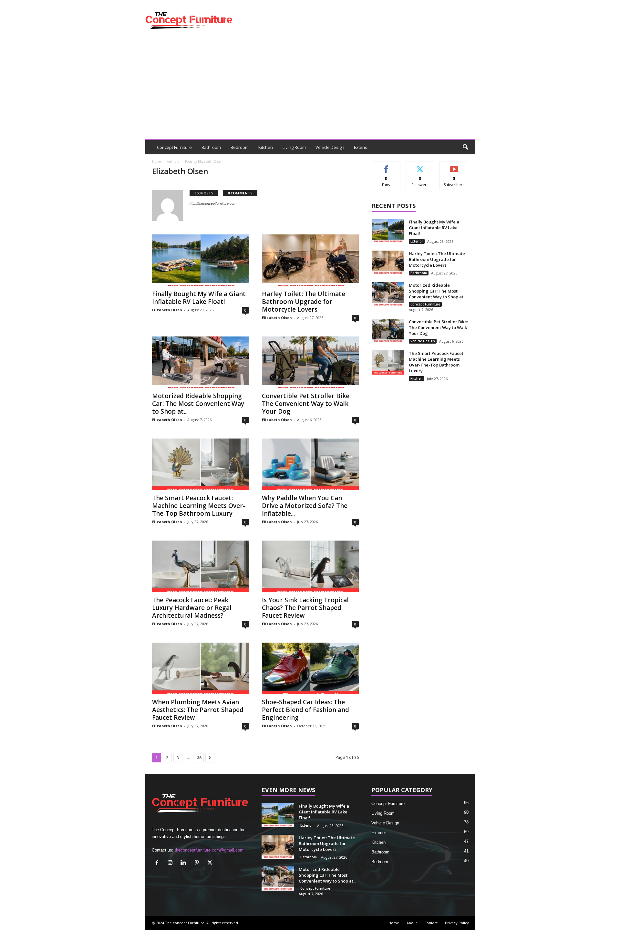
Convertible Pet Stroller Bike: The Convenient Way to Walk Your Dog (306, 404)
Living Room (294, 147)
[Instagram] (171, 863)
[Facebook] (158, 863)
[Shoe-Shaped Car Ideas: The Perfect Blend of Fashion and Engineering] (310, 668)
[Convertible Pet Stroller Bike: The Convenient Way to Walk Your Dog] (310, 362)
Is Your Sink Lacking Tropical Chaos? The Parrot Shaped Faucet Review (305, 608)
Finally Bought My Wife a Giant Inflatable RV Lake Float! (199, 298)
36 (199, 757)
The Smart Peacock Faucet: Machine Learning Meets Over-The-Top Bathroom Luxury (198, 506)
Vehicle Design (329, 147)
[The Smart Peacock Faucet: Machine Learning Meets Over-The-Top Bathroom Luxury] (200, 464)
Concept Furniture (174, 147)
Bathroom (211, 147)
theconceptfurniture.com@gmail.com (209, 850)
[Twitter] (211, 863)
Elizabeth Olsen (167, 309)
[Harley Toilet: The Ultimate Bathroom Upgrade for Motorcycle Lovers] (310, 260)
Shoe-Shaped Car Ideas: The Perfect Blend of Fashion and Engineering (305, 710)
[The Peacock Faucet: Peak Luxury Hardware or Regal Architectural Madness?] (200, 566)
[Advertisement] (310, 90)
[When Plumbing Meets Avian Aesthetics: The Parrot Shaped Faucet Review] (200, 668)
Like (386, 166)
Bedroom (240, 147)
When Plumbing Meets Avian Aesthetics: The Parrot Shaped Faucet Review (197, 710)
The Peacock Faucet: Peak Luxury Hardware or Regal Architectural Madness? (192, 608)
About (412, 922)
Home (156, 161)
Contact (431, 922)
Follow (420, 166)
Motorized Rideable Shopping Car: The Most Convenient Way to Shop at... (198, 404)
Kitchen (265, 147)
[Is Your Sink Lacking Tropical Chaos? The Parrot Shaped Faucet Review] (310, 566)
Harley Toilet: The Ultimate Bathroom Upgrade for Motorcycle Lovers (303, 302)
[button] (465, 147)
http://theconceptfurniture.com (213, 203)
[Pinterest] (198, 863)
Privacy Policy (457, 922)
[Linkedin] (184, 863)
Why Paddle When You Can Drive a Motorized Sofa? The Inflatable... (304, 506)
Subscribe (454, 166)
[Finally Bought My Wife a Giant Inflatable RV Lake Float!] (200, 260)
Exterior (361, 147)
